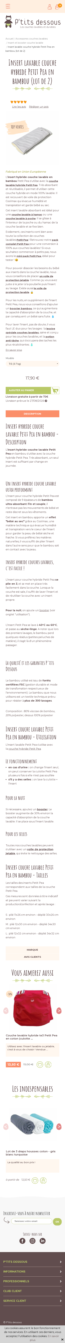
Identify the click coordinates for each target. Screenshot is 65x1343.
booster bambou (21, 308)
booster (44, 610)
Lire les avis (19, 106)
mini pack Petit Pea (29, 256)
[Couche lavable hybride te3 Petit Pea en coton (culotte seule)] (33, 1008)
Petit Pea (22, 239)
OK (57, 1221)
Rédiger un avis (38, 106)
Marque (32, 949)
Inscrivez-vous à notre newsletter (26, 1213)
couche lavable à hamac (27, 214)
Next (59, 1010)
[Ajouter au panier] (48, 1064)
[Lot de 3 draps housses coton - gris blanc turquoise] (33, 1124)
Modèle (10, 358)
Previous (6, 1010)
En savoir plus (14, 349)
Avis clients (32, 956)
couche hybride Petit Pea (25, 748)
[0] (57, 6)
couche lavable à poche (21, 218)
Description (32, 413)
